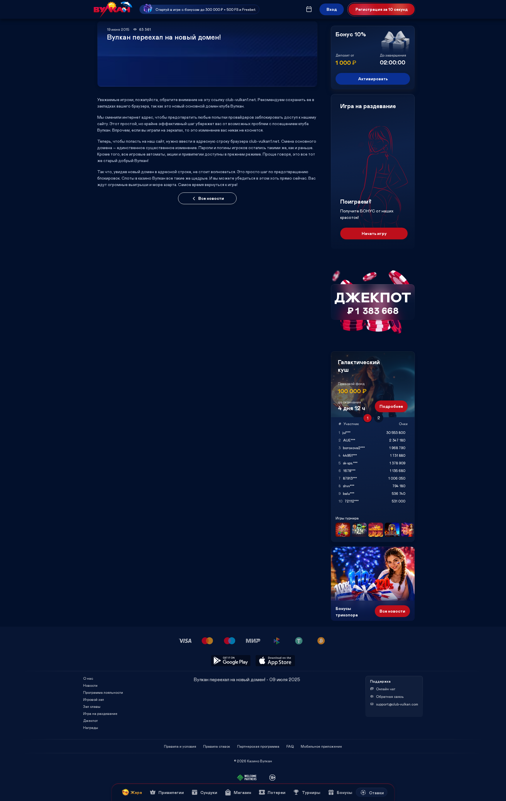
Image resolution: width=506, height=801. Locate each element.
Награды (90, 727)
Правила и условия (180, 746)
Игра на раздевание (100, 713)
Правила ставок (216, 746)
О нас (88, 678)
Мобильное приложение (321, 746)
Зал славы (91, 706)
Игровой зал (93, 699)
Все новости (211, 198)
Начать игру (374, 233)
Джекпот (90, 720)
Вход (331, 9)
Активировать (373, 78)
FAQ (290, 746)
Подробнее (391, 406)
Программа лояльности (103, 692)
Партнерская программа (258, 746)
